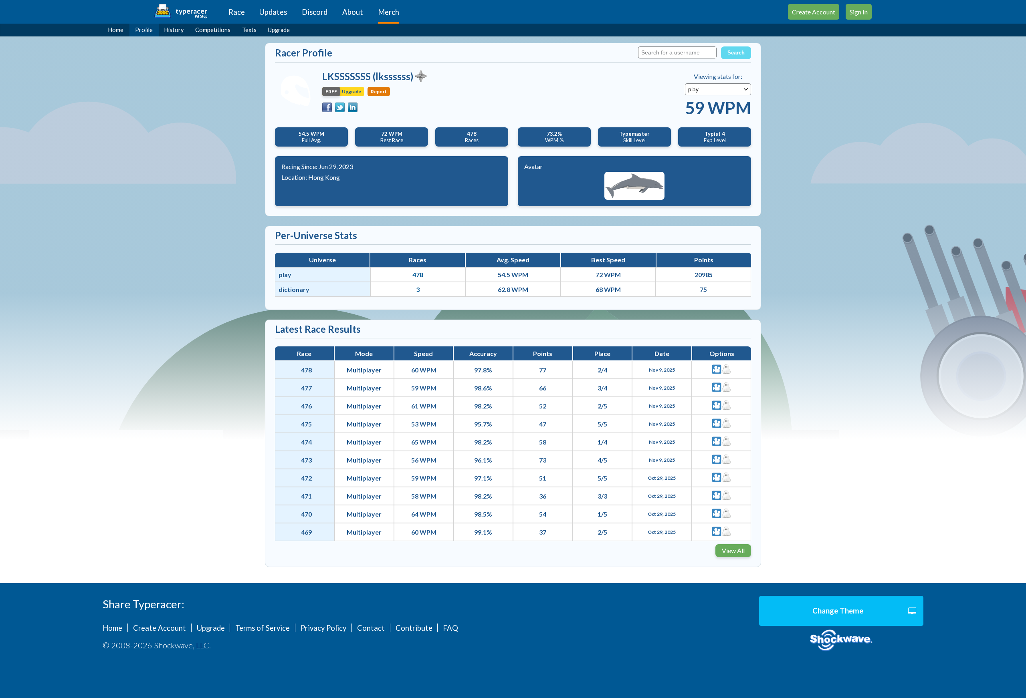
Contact (371, 628)
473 (306, 460)
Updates (273, 12)
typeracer (191, 11)
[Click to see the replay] (716, 369)
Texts (249, 29)
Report (379, 92)
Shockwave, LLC (841, 641)
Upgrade (279, 29)
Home (115, 29)
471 (306, 496)
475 (306, 424)
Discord (314, 12)
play (285, 274)
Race (236, 12)
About (352, 12)
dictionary (294, 289)
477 (306, 388)
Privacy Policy (323, 628)
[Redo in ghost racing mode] (726, 369)
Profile (144, 29)
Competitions (212, 29)
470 (306, 514)
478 (417, 274)
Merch (388, 12)
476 (306, 406)
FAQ (450, 628)
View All (733, 550)
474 (306, 442)
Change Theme (837, 610)
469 (306, 532)
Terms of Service (262, 628)
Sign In (859, 12)
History (174, 29)
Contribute (414, 628)
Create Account (813, 12)
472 (306, 478)
